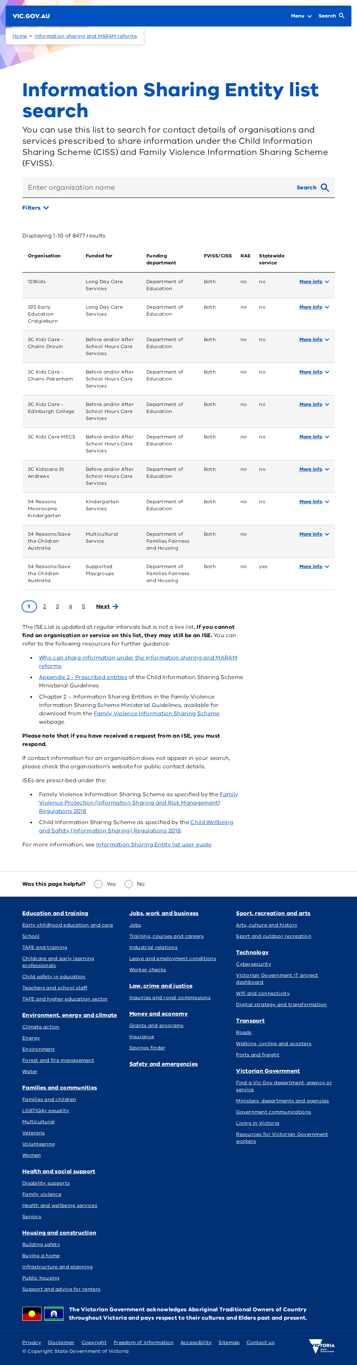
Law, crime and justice (161, 986)
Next (103, 606)
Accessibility (196, 1342)
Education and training (55, 913)
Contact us (260, 1342)
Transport (250, 1021)
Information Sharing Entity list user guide (153, 845)
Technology (252, 952)
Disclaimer (61, 1342)
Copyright (94, 1342)
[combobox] (156, 187)
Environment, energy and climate (69, 1015)
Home (20, 36)
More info (310, 281)
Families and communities (59, 1088)
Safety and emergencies (163, 1064)
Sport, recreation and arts (273, 913)
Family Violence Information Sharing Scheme (157, 713)
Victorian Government (268, 1071)
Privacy (31, 1342)
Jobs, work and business (164, 913)
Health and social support (59, 1171)
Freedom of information (144, 1342)
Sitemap (229, 1342)
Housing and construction (59, 1233)
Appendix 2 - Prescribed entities (83, 677)
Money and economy (158, 1014)
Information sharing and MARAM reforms (86, 36)
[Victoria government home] (322, 1346)
